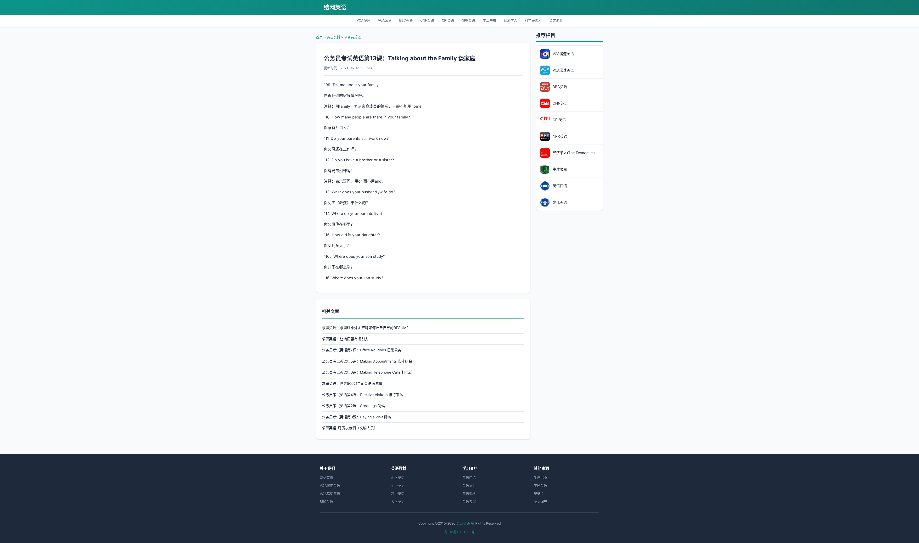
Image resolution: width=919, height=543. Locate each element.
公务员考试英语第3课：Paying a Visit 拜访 (356, 417)
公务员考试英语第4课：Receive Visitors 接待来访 (362, 394)
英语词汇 (469, 485)
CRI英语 (448, 20)
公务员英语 (352, 37)
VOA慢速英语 (330, 485)
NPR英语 (468, 20)
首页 (319, 37)
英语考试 (469, 501)
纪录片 (539, 494)
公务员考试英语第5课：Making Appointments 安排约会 (367, 361)
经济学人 (510, 20)
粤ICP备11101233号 (459, 532)
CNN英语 (427, 20)
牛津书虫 (489, 20)
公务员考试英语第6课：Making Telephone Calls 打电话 (367, 372)
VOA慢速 (363, 20)
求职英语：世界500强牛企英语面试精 (352, 383)
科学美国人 (533, 20)
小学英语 (397, 478)
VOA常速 (385, 20)
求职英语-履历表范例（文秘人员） (349, 428)
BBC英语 (406, 20)
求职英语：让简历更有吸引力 (345, 339)
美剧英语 (540, 485)
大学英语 (397, 501)
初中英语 (397, 485)
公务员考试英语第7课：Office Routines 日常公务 (361, 350)
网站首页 (326, 478)
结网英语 (335, 7)
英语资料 (333, 37)
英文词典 (556, 20)
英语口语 (469, 478)
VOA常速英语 (330, 494)
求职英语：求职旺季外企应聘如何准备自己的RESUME (365, 327)
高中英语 (397, 494)
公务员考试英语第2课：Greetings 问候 (353, 405)
